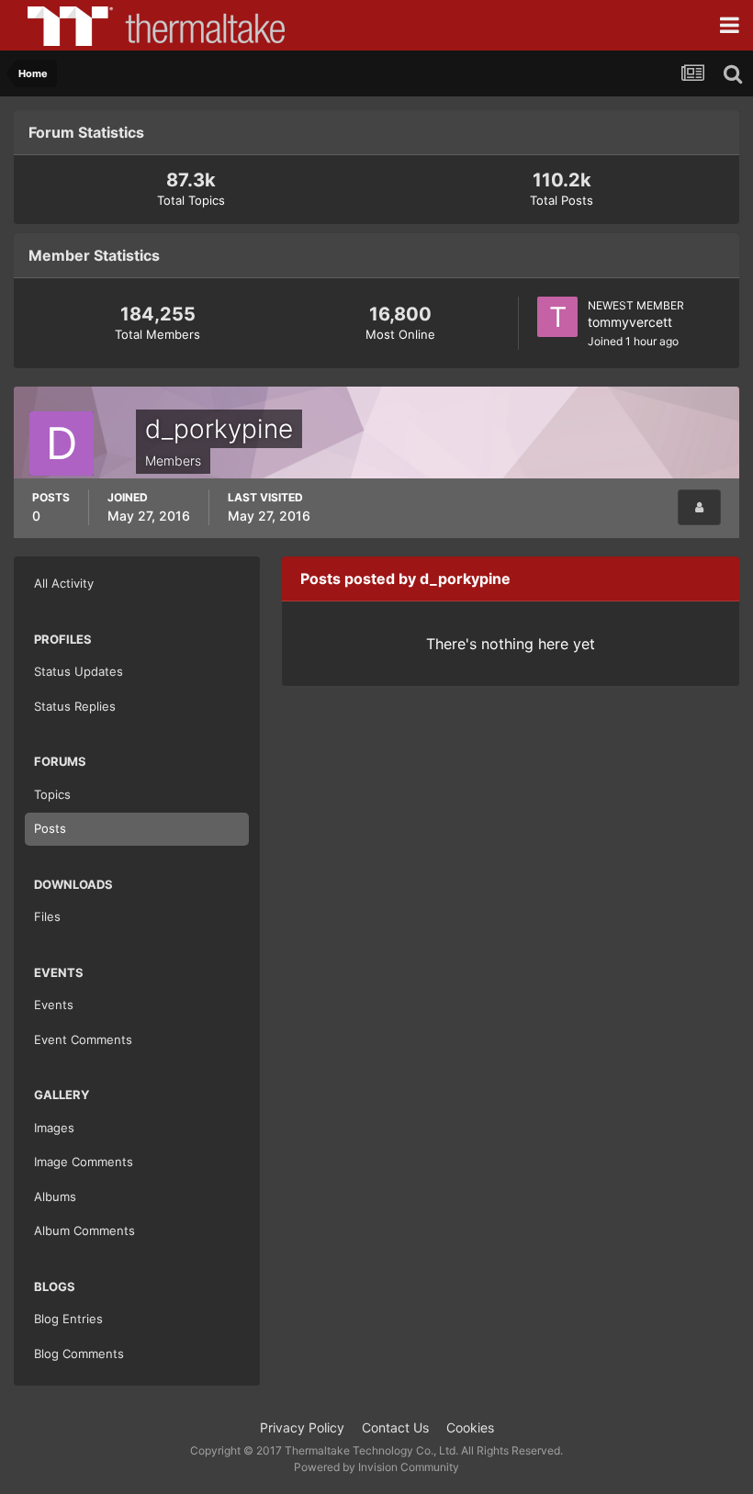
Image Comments (83, 1161)
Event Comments (83, 1039)
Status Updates (78, 671)
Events (53, 1004)
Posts (50, 828)
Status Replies (75, 706)
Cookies (470, 1427)
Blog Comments (79, 1353)
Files (47, 916)
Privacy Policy (302, 1427)
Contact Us (395, 1427)
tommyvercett (630, 322)
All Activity (64, 583)
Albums (55, 1196)
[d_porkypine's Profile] (699, 507)
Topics (52, 794)
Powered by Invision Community (376, 1467)
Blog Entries (68, 1318)
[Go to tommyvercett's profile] (557, 317)
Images (54, 1127)
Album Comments (84, 1230)
